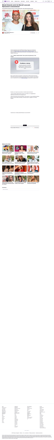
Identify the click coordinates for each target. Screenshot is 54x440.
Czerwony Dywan (17, 1)
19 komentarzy (33, 32)
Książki (15, 414)
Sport (2, 414)
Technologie (3, 416)
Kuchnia (15, 415)
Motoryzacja (3, 418)
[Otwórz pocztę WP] (43, 1)
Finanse (3, 417)
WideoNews (32, 1)
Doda (27, 410)
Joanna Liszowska (42, 409)
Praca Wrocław (41, 418)
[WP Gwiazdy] (7, 1)
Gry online (3, 422)
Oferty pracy (41, 414)
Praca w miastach (42, 424)
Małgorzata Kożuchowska (17, 408)
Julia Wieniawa (3, 408)
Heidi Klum (28, 409)
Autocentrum (16, 422)
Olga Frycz (41, 408)
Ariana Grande (3, 409)
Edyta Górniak (16, 407)
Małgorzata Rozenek (17, 410)
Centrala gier (16, 424)
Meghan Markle (3, 410)
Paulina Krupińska (42, 407)
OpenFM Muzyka (29, 415)
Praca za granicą (41, 425)
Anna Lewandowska (4, 407)
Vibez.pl (28, 416)
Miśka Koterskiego (24, 77)
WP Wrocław (16, 423)
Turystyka (16, 417)
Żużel (15, 425)
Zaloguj (48, 1)
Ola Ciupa (28, 407)
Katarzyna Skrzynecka (29, 408)
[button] (46, 1)
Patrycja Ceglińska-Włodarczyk (8, 32)
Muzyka (12, 1)
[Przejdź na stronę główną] (5, 1)
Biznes (2, 415)
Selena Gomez (16, 409)
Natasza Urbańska (42, 410)
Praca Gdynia (41, 421)
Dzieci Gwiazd (23, 1)
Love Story (27, 1)
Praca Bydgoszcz (41, 422)
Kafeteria (16, 418)
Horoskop (16, 416)
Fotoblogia (16, 421)
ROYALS (36, 1)
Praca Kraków (41, 416)
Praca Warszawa (41, 415)
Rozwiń (24, 125)
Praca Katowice (41, 423)
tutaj (16, 438)
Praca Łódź (41, 417)
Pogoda (3, 421)
